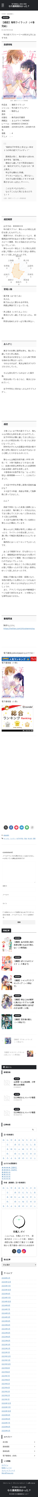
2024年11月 (6, 1298)
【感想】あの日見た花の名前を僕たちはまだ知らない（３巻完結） (23, 945)
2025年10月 (6, 1290)
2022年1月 (6, 1352)
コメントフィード (8, 1470)
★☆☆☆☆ (6, 1176)
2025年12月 (6, 1282)
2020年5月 (6, 1431)
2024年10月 (6, 1301)
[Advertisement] (19, 762)
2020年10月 (6, 1411)
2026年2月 (6, 1278)
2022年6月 (6, 1341)
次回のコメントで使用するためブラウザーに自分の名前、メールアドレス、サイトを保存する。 (18, 914)
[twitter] (6, 827)
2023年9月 (6, 1321)
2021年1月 (6, 1399)
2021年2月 (6, 1395)
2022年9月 (6, 1333)
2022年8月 (6, 1337)
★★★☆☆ (6, 1172)
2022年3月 (6, 1344)
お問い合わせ (31, 1483)
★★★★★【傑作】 (9, 1167)
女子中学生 (19, 838)
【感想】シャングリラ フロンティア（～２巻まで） (24, 983)
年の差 (30, 838)
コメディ (13, 838)
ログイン (5, 1465)
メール (5, 895)
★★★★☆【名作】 (9, 1170)
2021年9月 (6, 1368)
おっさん (6, 838)
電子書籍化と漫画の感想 (19, 1487)
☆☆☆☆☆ (6, 1178)
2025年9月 (6, 1294)
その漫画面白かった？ (19, 6)
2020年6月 (6, 1427)
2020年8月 (6, 1419)
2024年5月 (6, 1313)
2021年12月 (6, 1356)
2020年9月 (6, 1415)
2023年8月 (6, 1325)
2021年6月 (6, 1380)
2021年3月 (6, 1391)
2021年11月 (6, 1360)
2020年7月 (6, 1423)
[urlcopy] (32, 827)
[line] (27, 827)
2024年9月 (6, 1305)
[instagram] (24, 1251)
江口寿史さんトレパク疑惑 (24, 1097)
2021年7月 (6, 1376)
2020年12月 (6, 1403)
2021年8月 (6, 1372)
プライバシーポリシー (19, 1483)
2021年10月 (6, 1364)
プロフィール (6, 1483)
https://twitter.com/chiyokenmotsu (19, 628)
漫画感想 (6, 835)
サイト (5, 903)
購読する (8, 1067)
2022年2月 (6, 1348)
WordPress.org (7, 1473)
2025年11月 (6, 1286)
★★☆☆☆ (6, 1174)
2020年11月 (6, 1407)
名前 (5, 886)
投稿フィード (7, 1468)
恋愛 (34, 838)
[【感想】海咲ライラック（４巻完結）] (22, 827)
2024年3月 (6, 1317)
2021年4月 (6, 1388)
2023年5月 (6, 1329)
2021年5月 (6, 1384)
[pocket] (16, 827)
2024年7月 (6, 1309)
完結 (25, 838)
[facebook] (11, 827)
